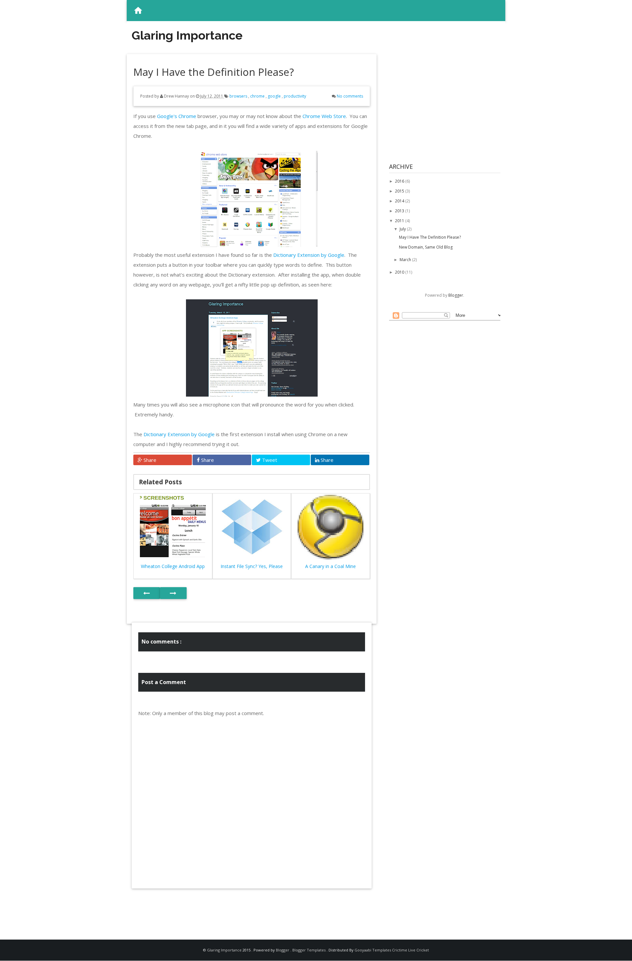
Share (149, 460)
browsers (238, 96)
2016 (400, 181)
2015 (400, 191)
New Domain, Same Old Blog (426, 247)
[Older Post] (173, 593)
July (403, 229)
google (275, 96)
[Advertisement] (252, 908)
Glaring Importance (187, 35)
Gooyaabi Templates (373, 949)
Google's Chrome (176, 116)
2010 (400, 272)
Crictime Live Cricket (410, 949)
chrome (258, 96)
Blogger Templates (309, 949)
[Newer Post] (146, 593)
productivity (295, 96)
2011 (400, 221)
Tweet (269, 460)
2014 (400, 201)
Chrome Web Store (324, 116)
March (406, 259)
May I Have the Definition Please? (430, 237)
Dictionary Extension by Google (308, 255)
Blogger (455, 295)
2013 (400, 211)
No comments (350, 96)
